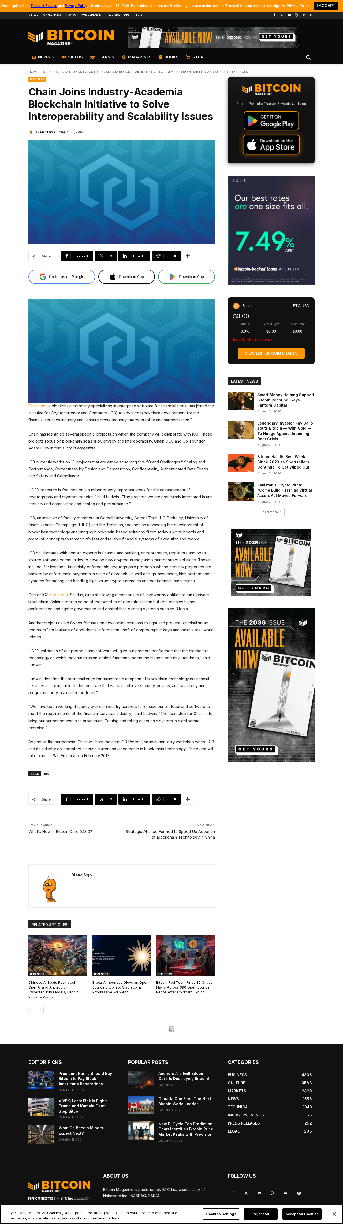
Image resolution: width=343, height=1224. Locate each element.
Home (33, 72)
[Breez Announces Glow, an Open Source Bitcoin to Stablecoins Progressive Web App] (121, 955)
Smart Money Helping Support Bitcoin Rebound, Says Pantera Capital (285, 399)
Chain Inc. (37, 405)
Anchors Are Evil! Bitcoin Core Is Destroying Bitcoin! (183, 1076)
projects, (61, 594)
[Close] (334, 1214)
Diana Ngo (47, 132)
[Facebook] (274, 15)
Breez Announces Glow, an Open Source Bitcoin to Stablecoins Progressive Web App (120, 987)
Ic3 (46, 774)
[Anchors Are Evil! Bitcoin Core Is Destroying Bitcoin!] (141, 1080)
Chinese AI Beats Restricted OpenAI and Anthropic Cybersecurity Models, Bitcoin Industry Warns (53, 989)
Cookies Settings (221, 1214)
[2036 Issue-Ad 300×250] (271, 562)
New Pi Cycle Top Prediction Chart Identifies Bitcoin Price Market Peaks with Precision (185, 1129)
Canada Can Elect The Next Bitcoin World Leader (184, 1101)
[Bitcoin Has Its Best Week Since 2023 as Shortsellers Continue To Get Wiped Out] (241, 463)
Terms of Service (44, 6)
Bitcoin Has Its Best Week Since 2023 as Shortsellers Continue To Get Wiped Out (283, 461)
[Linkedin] (304, 15)
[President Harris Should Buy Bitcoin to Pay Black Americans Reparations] (41, 1080)
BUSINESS (50, 72)
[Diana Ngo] (31, 131)
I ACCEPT (326, 5)
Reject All (260, 1214)
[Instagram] (311, 15)
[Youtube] (289, 15)
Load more (269, 512)
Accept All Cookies (302, 1214)
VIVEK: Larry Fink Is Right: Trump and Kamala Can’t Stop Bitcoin (83, 1106)
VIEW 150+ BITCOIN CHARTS (271, 353)
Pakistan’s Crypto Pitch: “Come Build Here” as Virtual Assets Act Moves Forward (284, 490)
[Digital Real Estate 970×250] (171, 1029)
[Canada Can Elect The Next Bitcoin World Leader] (141, 1105)
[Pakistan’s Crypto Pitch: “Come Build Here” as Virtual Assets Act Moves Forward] (241, 491)
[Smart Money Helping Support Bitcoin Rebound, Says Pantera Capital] (241, 401)
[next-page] (40, 1010)
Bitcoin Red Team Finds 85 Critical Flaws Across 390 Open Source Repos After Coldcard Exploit (185, 987)
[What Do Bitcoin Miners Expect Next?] (41, 1134)
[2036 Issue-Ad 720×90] (214, 37)
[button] (308, 57)
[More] (187, 256)
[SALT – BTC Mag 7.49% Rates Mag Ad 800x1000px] (271, 230)
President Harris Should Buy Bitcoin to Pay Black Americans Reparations (85, 1078)
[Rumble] (297, 15)
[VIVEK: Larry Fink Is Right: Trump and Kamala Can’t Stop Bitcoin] (41, 1107)
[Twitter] (282, 15)
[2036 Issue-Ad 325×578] (271, 685)
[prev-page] (31, 1010)
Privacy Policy (76, 6)
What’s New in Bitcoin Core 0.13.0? (60, 831)
